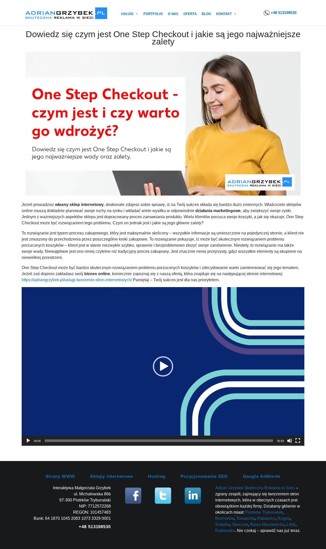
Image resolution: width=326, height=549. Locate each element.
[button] (163, 366)
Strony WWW (60, 476)
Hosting (156, 476)
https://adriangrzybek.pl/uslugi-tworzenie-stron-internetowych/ (77, 280)
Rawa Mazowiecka (267, 524)
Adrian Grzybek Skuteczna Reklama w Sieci (255, 488)
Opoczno (240, 524)
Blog (206, 14)
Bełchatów (224, 518)
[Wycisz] (289, 440)
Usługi (127, 14)
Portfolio (153, 14)
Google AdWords (262, 476)
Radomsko (225, 530)
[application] (163, 366)
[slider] (159, 440)
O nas (173, 14)
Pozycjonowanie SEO (204, 476)
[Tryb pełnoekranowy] (297, 440)
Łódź (291, 524)
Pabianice (266, 518)
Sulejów (222, 524)
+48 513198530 (283, 12)
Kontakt (224, 14)
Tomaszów (245, 518)
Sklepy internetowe (111, 476)
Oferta (190, 14)
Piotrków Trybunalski (264, 512)
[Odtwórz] (28, 440)
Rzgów (284, 518)
